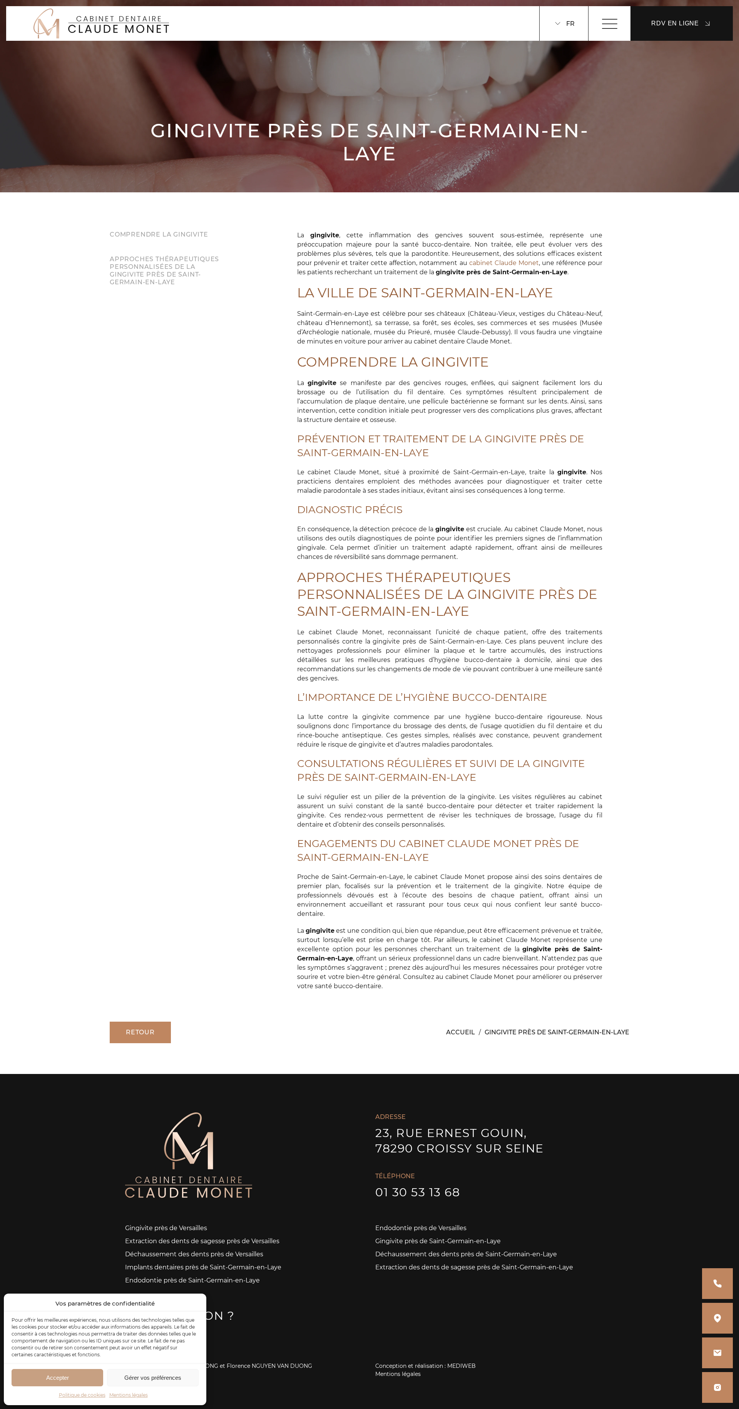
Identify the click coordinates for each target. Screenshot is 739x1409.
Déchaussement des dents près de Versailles (194, 1254)
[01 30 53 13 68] (717, 1283)
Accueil (460, 1032)
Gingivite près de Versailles (166, 1228)
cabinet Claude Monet (504, 263)
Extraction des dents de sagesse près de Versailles (202, 1241)
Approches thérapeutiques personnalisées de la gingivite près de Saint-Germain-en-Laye (164, 270)
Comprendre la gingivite (159, 234)
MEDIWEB (461, 1365)
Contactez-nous (157, 1335)
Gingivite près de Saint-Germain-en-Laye (438, 1241)
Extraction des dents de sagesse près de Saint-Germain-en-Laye (474, 1267)
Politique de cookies (82, 1395)
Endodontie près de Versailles (420, 1228)
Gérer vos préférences (152, 1377)
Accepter (57, 1377)
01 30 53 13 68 (417, 1192)
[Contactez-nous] (717, 1352)
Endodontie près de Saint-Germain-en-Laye (192, 1280)
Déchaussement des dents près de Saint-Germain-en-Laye (466, 1254)
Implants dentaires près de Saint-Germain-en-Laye (203, 1267)
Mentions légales (128, 1395)
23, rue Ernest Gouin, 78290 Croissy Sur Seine (459, 1141)
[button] (195, 1303)
